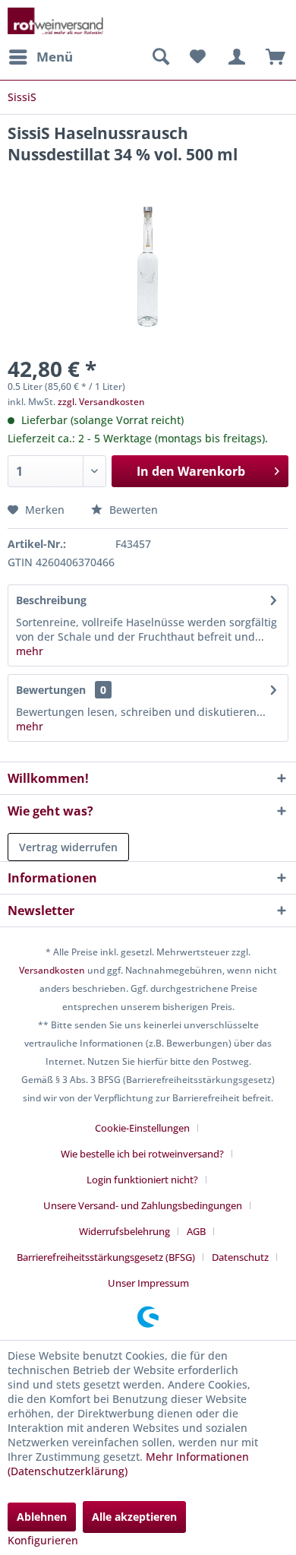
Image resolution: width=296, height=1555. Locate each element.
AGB (196, 1231)
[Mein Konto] (234, 57)
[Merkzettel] (197, 57)
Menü (54, 56)
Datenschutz (240, 1257)
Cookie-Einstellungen (142, 1128)
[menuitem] (40, 57)
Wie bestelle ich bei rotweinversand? (142, 1154)
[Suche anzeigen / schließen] (160, 57)
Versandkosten (52, 970)
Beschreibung (51, 600)
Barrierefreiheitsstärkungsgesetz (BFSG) (106, 1257)
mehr (29, 651)
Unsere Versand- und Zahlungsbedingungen (142, 1205)
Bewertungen (51, 689)
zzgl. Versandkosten (101, 401)
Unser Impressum (148, 1283)
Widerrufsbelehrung (124, 1231)
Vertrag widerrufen (68, 847)
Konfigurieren (43, 1540)
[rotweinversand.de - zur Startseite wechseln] (55, 21)
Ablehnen (42, 1516)
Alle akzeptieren (134, 1516)
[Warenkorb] (272, 57)
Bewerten (132, 509)
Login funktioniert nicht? (142, 1179)
